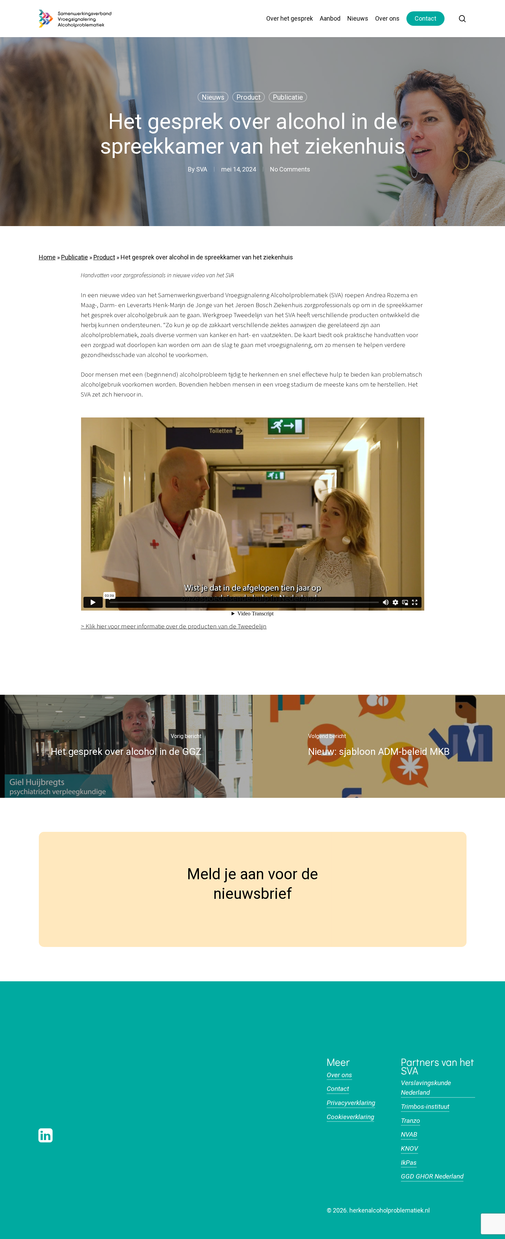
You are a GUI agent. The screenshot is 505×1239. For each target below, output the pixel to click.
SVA (201, 169)
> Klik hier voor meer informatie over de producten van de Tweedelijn (174, 626)
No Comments (290, 169)
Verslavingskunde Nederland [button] (426, 1088)
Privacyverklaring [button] (351, 1103)
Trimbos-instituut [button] (425, 1106)
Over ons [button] (339, 1075)
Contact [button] (338, 1089)
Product (248, 97)
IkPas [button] (409, 1163)
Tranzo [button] (410, 1121)
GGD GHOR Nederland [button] (432, 1176)
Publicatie (288, 97)
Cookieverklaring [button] (350, 1117)
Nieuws (213, 97)
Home (47, 257)
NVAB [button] (409, 1134)
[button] (71, 1100)
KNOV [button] (409, 1148)
